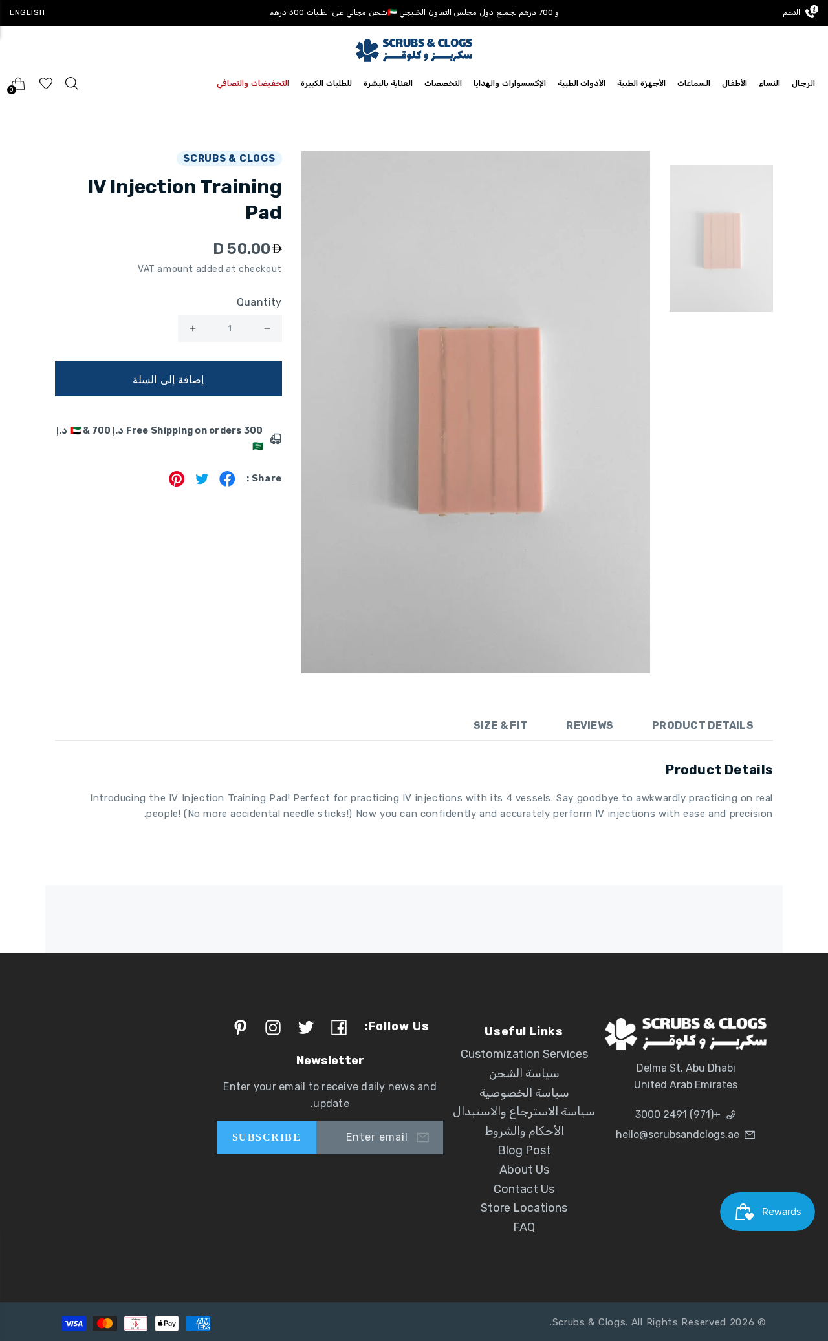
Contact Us (524, 1189)
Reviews (589, 725)
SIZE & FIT (501, 725)
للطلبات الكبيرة (326, 83)
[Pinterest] (177, 483)
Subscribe (266, 1137)
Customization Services (524, 1054)
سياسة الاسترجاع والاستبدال (524, 1111)
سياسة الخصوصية (524, 1093)
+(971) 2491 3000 (678, 1114)
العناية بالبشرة (388, 83)
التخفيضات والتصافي (253, 83)
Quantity (259, 302)
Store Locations (524, 1208)
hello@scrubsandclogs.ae (677, 1134)
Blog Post (524, 1150)
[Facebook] (227, 483)
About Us (524, 1170)
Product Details (703, 725)
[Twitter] (202, 483)
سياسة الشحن (524, 1073)
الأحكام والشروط (524, 1131)
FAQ (524, 1227)
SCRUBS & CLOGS (229, 158)
